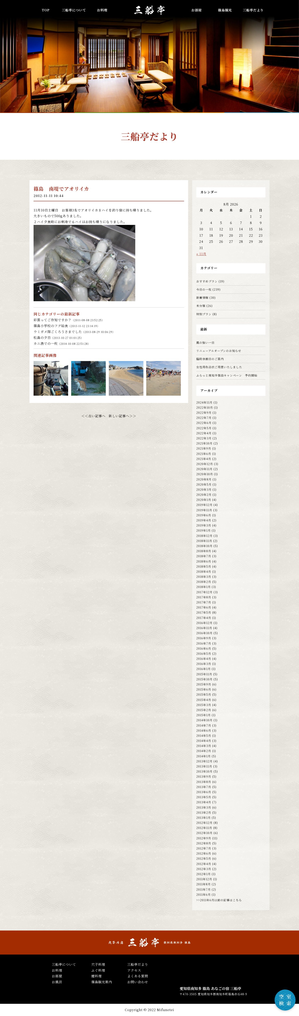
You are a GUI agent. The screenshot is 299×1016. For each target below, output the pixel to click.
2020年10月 (204, 474)
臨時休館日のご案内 (210, 359)
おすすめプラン (207, 281)
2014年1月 (203, 756)
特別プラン (204, 314)
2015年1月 (203, 715)
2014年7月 (203, 725)
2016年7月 (203, 643)
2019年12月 (204, 505)
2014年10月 (204, 720)
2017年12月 (204, 592)
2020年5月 (204, 484)
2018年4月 (203, 571)
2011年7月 (203, 889)
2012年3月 (203, 869)
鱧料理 (96, 976)
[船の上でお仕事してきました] (51, 392)
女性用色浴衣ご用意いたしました (219, 367)
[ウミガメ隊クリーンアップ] (126, 392)
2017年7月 (203, 602)
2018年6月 (203, 561)
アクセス (134, 970)
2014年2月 (203, 751)
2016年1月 (203, 669)
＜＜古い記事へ (93, 416)
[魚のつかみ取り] (163, 392)
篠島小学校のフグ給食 (67, 325)
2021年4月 (203, 459)
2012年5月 (203, 858)
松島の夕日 (58, 337)
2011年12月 (204, 879)
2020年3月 (204, 489)
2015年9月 (203, 684)
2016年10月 (204, 633)
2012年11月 (204, 828)
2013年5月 (203, 797)
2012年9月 (203, 838)
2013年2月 (203, 812)
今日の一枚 (204, 289)
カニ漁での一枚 (62, 343)
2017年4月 (203, 618)
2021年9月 (203, 448)
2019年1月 (203, 530)
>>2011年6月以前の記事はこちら (219, 900)
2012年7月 (203, 848)
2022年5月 (204, 428)
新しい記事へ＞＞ (122, 416)
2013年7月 (203, 787)
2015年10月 (204, 679)
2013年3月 (203, 807)
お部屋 (196, 10)
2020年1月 (203, 500)
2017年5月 (203, 612)
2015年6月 (203, 689)
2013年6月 (203, 792)
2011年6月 (203, 894)
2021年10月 (204, 443)
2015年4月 (203, 700)
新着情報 (202, 298)
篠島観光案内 (101, 982)
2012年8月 (203, 843)
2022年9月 (204, 413)
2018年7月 (203, 556)
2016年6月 (203, 648)
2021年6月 (203, 454)
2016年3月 (203, 664)
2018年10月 (204, 546)
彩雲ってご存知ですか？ (69, 320)
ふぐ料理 (98, 970)
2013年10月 (204, 771)
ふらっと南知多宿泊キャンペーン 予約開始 (226, 375)
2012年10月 (204, 833)
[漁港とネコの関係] (88, 392)
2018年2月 (203, 582)
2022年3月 (204, 438)
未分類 (200, 306)
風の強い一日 (205, 342)
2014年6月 (203, 730)
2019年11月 (204, 510)
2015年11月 (204, 674)
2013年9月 (203, 776)
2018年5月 (203, 566)
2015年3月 (203, 705)
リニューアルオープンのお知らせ (218, 351)
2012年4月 (203, 864)
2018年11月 (204, 541)
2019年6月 (203, 515)
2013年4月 (203, 802)
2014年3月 (203, 746)
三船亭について (64, 964)
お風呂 (57, 982)
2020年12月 (204, 464)
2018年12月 (204, 536)
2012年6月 (203, 853)
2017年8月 (203, 597)
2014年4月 (203, 741)
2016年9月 (203, 638)
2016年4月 (203, 659)
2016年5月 (203, 653)
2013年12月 (204, 761)
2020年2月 (204, 495)
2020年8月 (204, 479)
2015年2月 (203, 710)
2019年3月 (203, 525)
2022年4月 (204, 433)
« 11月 (201, 254)
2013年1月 (203, 818)
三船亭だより (253, 10)
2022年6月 (204, 423)
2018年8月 (203, 551)
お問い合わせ (137, 982)
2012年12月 (204, 823)
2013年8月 (203, 782)
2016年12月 (204, 623)
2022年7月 (204, 418)
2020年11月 (204, 469)
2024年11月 (204, 402)
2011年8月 (203, 884)
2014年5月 (203, 736)
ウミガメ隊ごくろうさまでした (74, 331)
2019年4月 (203, 520)
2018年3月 (203, 577)
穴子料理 (98, 964)
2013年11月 (204, 766)
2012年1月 (203, 874)
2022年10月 (204, 407)
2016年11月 (204, 628)
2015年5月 (203, 694)
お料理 (102, 10)
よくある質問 (137, 976)
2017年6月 (203, 607)
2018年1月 (203, 587)
